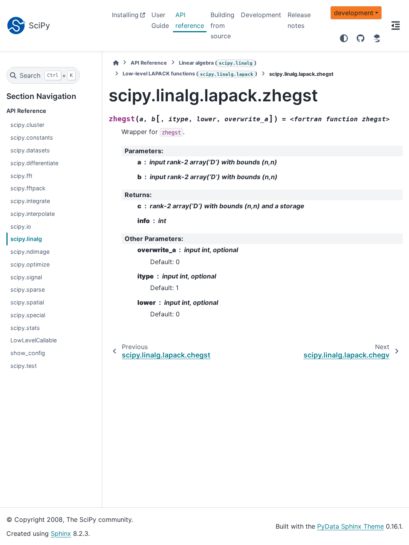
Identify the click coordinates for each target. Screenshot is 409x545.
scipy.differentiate (34, 163)
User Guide (160, 20)
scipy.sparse (27, 289)
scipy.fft (21, 175)
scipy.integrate (30, 200)
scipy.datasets (30, 150)
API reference (189, 20)
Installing (125, 15)
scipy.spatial (27, 302)
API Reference (149, 63)
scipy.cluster (27, 124)
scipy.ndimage (30, 251)
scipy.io (20, 226)
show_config (27, 353)
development (353, 13)
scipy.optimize (30, 264)
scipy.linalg (26, 238)
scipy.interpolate (32, 213)
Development (261, 15)
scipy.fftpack (28, 188)
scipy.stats (25, 327)
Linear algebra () (217, 63)
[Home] (116, 63)
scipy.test (23, 365)
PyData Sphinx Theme (350, 526)
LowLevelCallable (33, 340)
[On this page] (395, 25)
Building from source (222, 25)
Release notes (299, 20)
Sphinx (61, 533)
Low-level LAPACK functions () (190, 74)
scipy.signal (26, 277)
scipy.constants (31, 137)
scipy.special (27, 315)
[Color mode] (344, 38)
